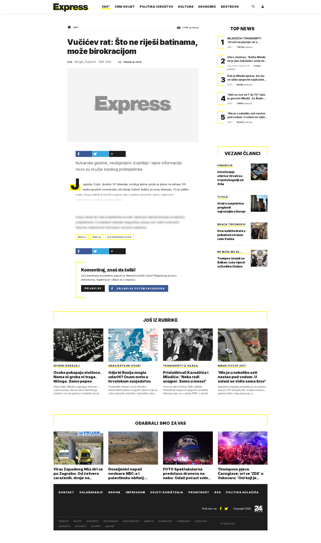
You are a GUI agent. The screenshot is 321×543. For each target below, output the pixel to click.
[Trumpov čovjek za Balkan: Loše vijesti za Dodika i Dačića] (259, 258)
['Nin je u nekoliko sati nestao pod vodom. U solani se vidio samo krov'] (243, 345)
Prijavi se (92, 288)
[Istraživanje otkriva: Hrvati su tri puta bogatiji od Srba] (259, 171)
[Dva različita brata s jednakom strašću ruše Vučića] (259, 230)
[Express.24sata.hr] (71, 6)
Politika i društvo (238, 66)
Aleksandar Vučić (119, 237)
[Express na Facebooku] (221, 507)
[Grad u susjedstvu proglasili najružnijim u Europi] (259, 203)
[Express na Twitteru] (226, 507)
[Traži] (253, 6)
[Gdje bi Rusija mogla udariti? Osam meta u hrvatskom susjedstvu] (133, 345)
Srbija (96, 237)
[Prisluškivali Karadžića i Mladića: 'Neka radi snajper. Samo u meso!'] (188, 345)
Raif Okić (105, 61)
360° (76, 27)
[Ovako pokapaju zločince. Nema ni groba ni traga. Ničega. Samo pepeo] (78, 345)
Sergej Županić (85, 61)
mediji (82, 237)
